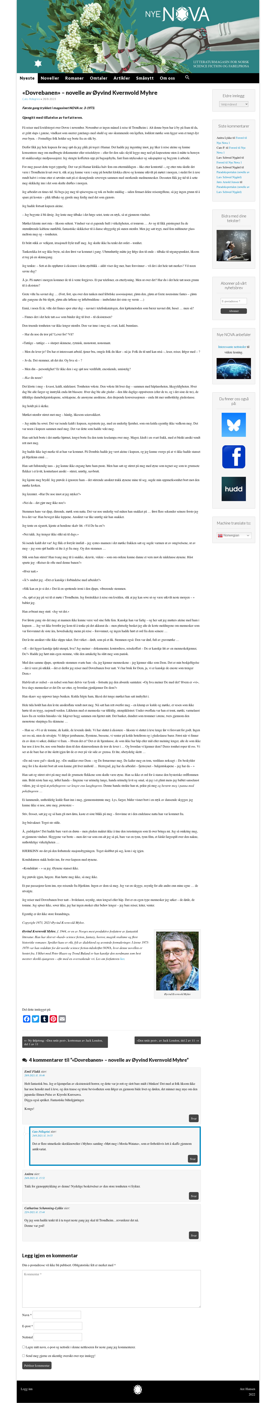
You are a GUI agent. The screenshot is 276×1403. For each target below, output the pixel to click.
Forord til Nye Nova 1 (229, 162)
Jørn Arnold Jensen (228, 182)
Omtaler (98, 78)
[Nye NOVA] (138, 36)
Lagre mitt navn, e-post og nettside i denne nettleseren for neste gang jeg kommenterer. (81, 1347)
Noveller (50, 78)
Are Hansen (247, 1389)
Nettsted (27, 1337)
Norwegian (231, 535)
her (122, 958)
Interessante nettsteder (232, 346)
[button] (187, 77)
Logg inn (27, 1389)
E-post (27, 1326)
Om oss (167, 78)
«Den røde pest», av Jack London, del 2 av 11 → (168, 1040)
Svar (194, 1118)
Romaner (74, 78)
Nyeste (27, 78)
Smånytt (145, 78)
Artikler (122, 78)
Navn (27, 1315)
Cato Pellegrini (31, 99)
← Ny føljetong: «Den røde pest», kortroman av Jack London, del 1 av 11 (63, 1042)
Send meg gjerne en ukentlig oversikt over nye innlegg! (60, 1355)
